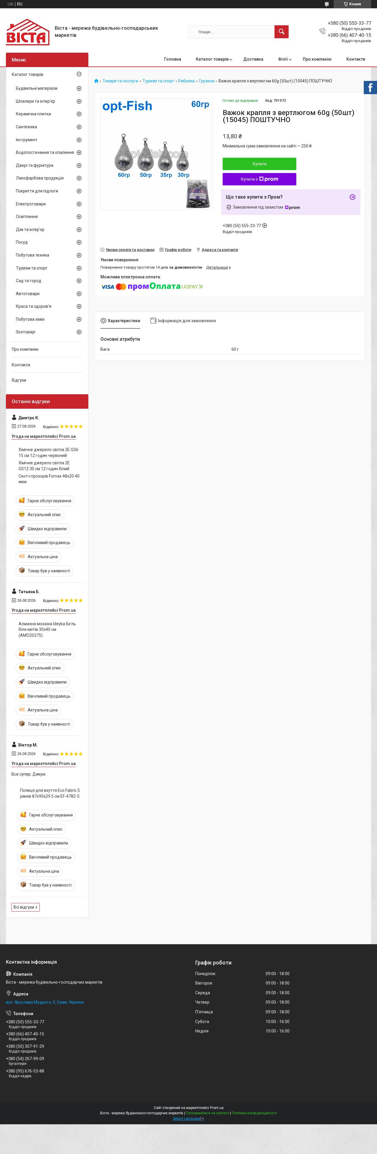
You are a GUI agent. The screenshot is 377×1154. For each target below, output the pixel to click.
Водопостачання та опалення (45, 152)
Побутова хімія (30, 319)
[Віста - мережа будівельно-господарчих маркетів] (28, 31)
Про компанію (317, 59)
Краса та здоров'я (33, 306)
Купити (260, 164)
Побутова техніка (32, 255)
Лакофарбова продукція (40, 178)
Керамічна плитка (33, 114)
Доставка (253, 59)
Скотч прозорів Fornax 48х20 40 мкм (49, 479)
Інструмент (26, 139)
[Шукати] (282, 31)
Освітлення (27, 216)
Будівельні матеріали (36, 88)
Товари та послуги (120, 81)
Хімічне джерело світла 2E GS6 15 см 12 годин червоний (48, 452)
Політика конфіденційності (254, 1113)
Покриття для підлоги (37, 191)
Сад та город (28, 280)
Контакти (355, 59)
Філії (283, 59)
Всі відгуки (24, 907)
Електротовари (31, 204)
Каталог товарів (212, 59)
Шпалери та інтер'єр (35, 101)
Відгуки (19, 380)
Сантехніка (26, 126)
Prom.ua (217, 1108)
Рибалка (186, 81)
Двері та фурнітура (34, 165)
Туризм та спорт (158, 81)
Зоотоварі (25, 332)
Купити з (249, 179)
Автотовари (27, 293)
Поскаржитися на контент (207, 1113)
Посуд (22, 242)
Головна (172, 59)
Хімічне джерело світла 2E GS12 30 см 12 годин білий (44, 465)
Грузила (206, 81)
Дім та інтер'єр (30, 229)
